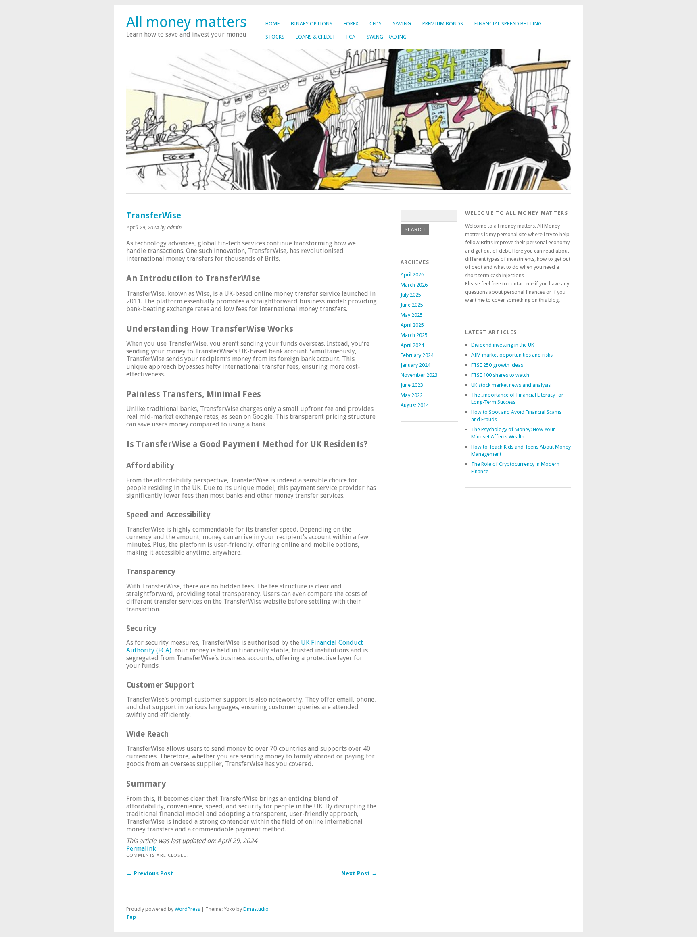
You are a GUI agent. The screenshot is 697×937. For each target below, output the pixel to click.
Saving (402, 24)
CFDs (375, 24)
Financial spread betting (508, 24)
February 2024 (417, 355)
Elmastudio (256, 909)
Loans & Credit (315, 37)
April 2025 (412, 325)
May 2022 (412, 395)
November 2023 (419, 375)
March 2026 (414, 285)
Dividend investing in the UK (502, 345)
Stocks (274, 37)
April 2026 (412, 275)
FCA (350, 37)
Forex (351, 24)
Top (131, 917)
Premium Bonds (442, 24)
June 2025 (412, 305)
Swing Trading (387, 37)
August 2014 (415, 405)
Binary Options (311, 24)
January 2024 (415, 365)
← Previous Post (149, 873)
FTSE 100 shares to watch (500, 375)
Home (272, 24)
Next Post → (359, 873)
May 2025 (412, 315)
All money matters (186, 22)
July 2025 (411, 295)
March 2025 (414, 335)
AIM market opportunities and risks (512, 355)
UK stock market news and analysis (511, 385)
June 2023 (412, 385)
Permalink (141, 848)
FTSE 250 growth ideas (497, 365)
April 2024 (412, 345)
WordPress (187, 909)
